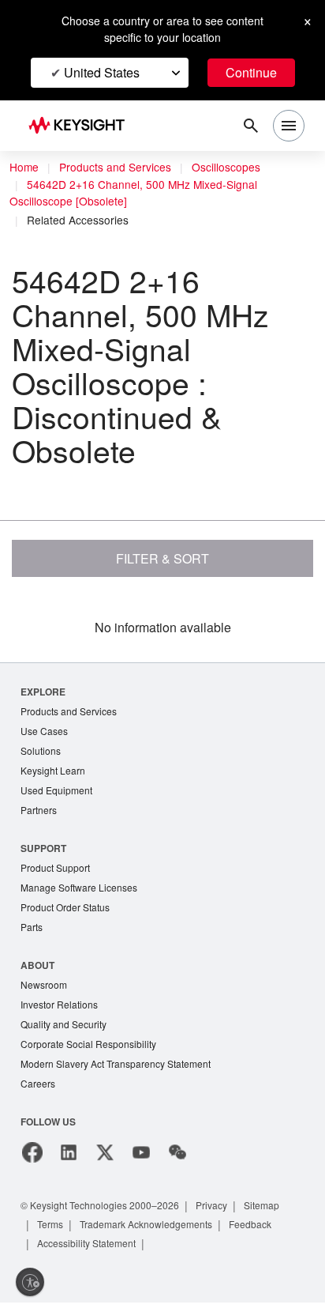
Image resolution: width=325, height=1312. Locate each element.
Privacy (211, 1205)
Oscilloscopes (226, 167)
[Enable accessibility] (30, 1282)
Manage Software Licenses (79, 887)
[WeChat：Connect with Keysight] (177, 1152)
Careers (38, 1083)
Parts (32, 926)
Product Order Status (65, 907)
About (37, 965)
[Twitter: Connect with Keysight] (105, 1152)
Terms (50, 1224)
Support (43, 848)
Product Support (55, 867)
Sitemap (261, 1205)
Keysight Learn (53, 770)
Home (24, 167)
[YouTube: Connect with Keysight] (141, 1152)
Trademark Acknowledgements (146, 1224)
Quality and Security (63, 1024)
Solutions (41, 750)
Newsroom (44, 984)
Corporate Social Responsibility (88, 1043)
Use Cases (44, 730)
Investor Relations (59, 1004)
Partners (39, 809)
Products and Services (115, 167)
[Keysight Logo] (81, 126)
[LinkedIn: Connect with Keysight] (68, 1152)
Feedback (250, 1224)
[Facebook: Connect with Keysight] (32, 1152)
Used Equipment (56, 790)
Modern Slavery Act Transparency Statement (116, 1063)
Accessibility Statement (86, 1243)
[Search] (250, 125)
